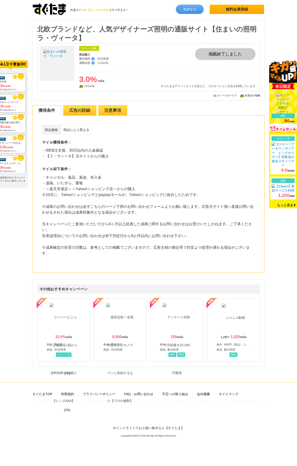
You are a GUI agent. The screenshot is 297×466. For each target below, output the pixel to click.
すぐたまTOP (42, 394)
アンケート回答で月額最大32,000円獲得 (177, 330)
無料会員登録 (237, 9)
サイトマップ (228, 394)
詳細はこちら (283, 154)
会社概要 (203, 394)
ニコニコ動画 (233, 330)
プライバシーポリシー (99, 394)
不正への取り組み (175, 394)
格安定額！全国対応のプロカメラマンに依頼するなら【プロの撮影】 (120, 330)
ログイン (189, 9)
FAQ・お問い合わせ (138, 394)
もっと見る (285, 205)
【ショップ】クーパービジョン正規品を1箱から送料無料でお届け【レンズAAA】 (63, 330)
